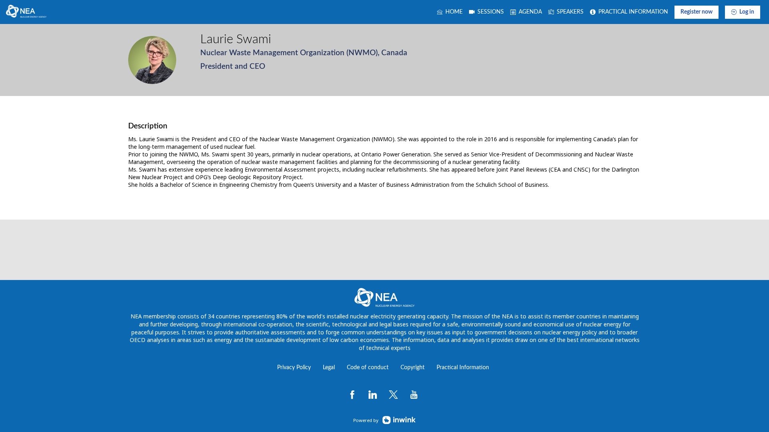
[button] (696, 12)
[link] (450, 12)
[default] (486, 12)
